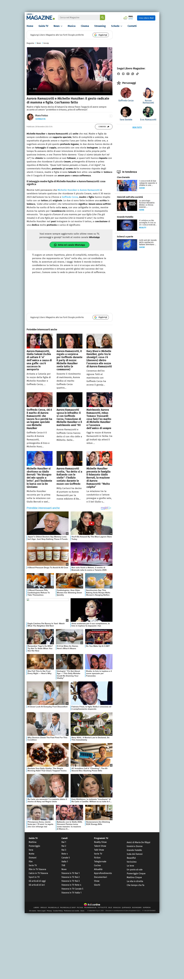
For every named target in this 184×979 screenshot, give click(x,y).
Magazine (30, 43)
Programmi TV (101, 838)
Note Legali (41, 911)
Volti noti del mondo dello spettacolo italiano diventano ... (148, 242)
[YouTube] (128, 73)
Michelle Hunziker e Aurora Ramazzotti (79, 190)
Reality (142, 227)
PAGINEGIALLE (53, 907)
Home (30, 26)
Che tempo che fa (135, 885)
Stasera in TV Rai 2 (70, 877)
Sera (31, 850)
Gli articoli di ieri (37, 885)
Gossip (46, 43)
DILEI (110, 907)
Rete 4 (64, 853)
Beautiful (131, 858)
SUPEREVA (147, 907)
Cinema (85, 26)
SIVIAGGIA (117, 907)
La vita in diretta (135, 881)
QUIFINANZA (126, 907)
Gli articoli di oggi (37, 881)
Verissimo (131, 862)
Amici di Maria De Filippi (138, 842)
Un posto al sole (135, 869)
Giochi (97, 885)
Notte (31, 853)
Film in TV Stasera (37, 869)
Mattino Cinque (134, 877)
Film (31, 861)
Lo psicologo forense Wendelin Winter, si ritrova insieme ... (147, 204)
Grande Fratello (125, 216)
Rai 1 (63, 842)
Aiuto (82, 911)
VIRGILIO (43, 907)
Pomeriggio (34, 846)
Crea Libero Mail (146, 18)
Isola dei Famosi (135, 854)
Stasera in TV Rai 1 (70, 873)
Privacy (49, 911)
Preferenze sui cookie (71, 911)
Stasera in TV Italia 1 (71, 892)
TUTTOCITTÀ (102, 907)
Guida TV (43, 26)
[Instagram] (123, 73)
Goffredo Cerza (70, 197)
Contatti (132, 26)
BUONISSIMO (137, 907)
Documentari (100, 877)
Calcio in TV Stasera (38, 873)
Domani (32, 857)
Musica (71, 26)
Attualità (98, 869)
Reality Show (100, 842)
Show (142, 188)
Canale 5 (65, 857)
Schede (115, 26)
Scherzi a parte (125, 236)
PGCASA (80, 907)
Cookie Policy (58, 911)
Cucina (97, 865)
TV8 (63, 865)
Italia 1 (64, 861)
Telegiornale (100, 861)
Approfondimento (103, 873)
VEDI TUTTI (137, 127)
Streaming (100, 26)
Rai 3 (63, 850)
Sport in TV (34, 877)
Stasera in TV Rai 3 (70, 881)
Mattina (32, 842)
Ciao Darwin (123, 177)
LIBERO (29, 14)
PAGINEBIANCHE (90, 907)
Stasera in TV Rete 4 (71, 885)
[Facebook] (118, 73)
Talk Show (99, 850)
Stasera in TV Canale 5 (72, 888)
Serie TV (33, 865)
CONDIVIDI (102, 127)
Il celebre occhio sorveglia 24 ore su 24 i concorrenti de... (148, 222)
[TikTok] (137, 73)
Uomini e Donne (135, 846)
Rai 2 (63, 846)
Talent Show (100, 846)
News (57, 26)
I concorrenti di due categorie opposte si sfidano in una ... (148, 183)
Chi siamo (32, 911)
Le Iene (130, 865)
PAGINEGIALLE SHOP (68, 907)
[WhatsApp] (132, 73)
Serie (141, 210)
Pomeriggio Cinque (136, 873)
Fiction (97, 857)
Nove (64, 869)
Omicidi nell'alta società (130, 197)
